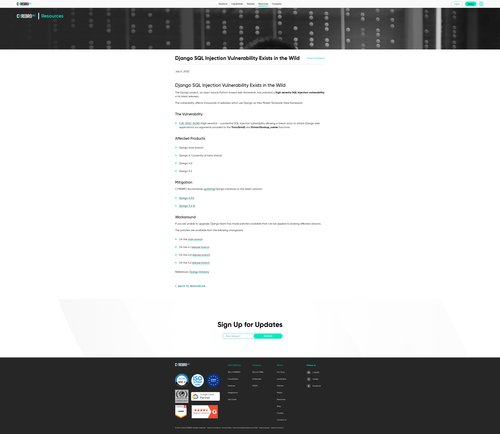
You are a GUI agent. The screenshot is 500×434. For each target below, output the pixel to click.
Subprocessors (264, 428)
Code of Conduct (277, 428)
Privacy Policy (227, 428)
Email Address (233, 336)
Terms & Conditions (214, 428)
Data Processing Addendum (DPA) (245, 428)
